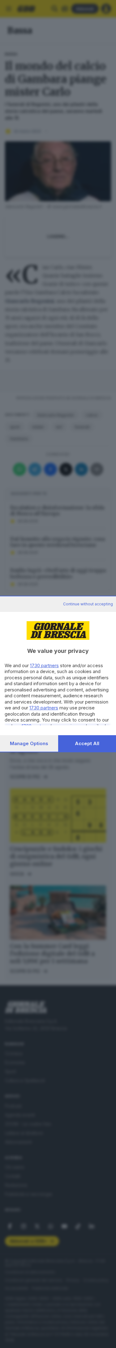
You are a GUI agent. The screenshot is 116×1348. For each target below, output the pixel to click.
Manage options (29, 743)
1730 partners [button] (44, 665)
